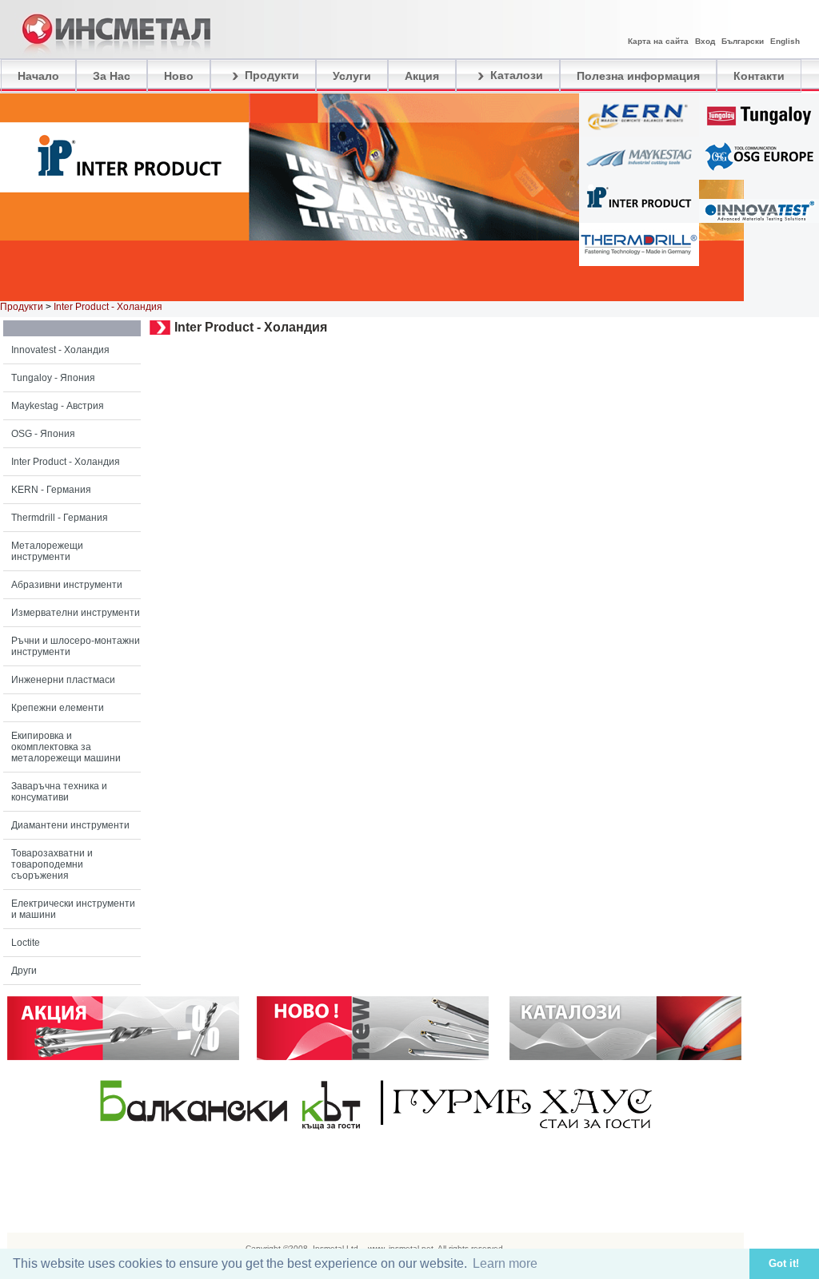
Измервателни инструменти (75, 612)
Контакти (759, 76)
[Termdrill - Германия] (639, 262)
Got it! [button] (784, 1263)
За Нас (111, 76)
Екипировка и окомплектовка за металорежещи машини (66, 747)
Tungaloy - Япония (53, 377)
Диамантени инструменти (70, 825)
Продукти (270, 75)
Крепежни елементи (57, 707)
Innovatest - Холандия (60, 349)
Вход (705, 41)
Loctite (25, 942)
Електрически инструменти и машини (73, 909)
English (785, 41)
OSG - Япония (43, 433)
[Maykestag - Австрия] (639, 175)
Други (24, 970)
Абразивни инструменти (66, 584)
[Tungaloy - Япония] (759, 132)
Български (742, 41)
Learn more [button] (505, 1263)
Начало (38, 76)
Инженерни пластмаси (63, 679)
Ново (179, 76)
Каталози (515, 75)
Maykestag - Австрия (57, 405)
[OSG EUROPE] (759, 175)
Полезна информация (638, 76)
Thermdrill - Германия (59, 517)
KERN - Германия (51, 489)
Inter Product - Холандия (65, 461)
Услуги (352, 76)
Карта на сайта (658, 41)
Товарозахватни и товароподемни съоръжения (52, 864)
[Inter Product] (639, 219)
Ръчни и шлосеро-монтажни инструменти (75, 646)
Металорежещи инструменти (47, 551)
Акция (422, 76)
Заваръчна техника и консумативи (59, 792)
